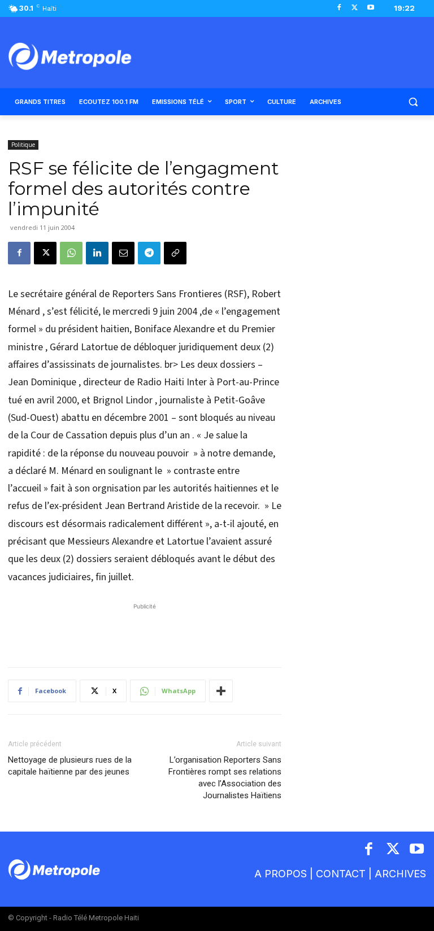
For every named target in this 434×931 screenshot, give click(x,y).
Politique (23, 145)
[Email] (123, 253)
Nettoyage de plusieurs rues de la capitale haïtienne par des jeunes (70, 766)
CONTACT (341, 874)
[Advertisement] (144, 629)
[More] (221, 691)
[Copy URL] (175, 253)
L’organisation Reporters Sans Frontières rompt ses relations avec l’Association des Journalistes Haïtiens (224, 778)
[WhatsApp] (71, 253)
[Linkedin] (97, 253)
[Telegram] (149, 253)
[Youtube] (370, 8)
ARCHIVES (400, 874)
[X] (354, 8)
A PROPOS (280, 874)
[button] (413, 102)
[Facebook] (339, 8)
